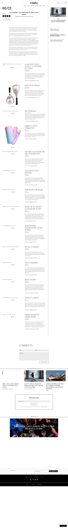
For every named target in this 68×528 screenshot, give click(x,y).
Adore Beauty (32, 80)
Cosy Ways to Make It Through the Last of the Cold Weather (33, 385)
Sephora (30, 242)
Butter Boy (32, 121)
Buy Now (12, 67)
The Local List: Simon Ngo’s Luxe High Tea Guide (10, 385)
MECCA (31, 201)
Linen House (32, 328)
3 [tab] (59, 25)
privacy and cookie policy (44, 406)
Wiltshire (32, 274)
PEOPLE (26, 477)
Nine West (32, 292)
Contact (33, 484)
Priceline (31, 184)
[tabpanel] (58, 16)
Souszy (31, 165)
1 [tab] (56, 25)
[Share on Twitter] (5, 16)
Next (65, 13)
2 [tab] (58, 25)
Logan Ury (33, 40)
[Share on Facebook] (3, 16)
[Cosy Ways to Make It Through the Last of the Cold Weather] (58, 12)
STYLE (31, 477)
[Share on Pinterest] (7, 16)
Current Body (32, 97)
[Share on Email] (9, 16)
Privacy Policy (39, 484)
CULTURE (37, 477)
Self (42, 477)
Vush (31, 138)
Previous (51, 13)
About (2, 2)
